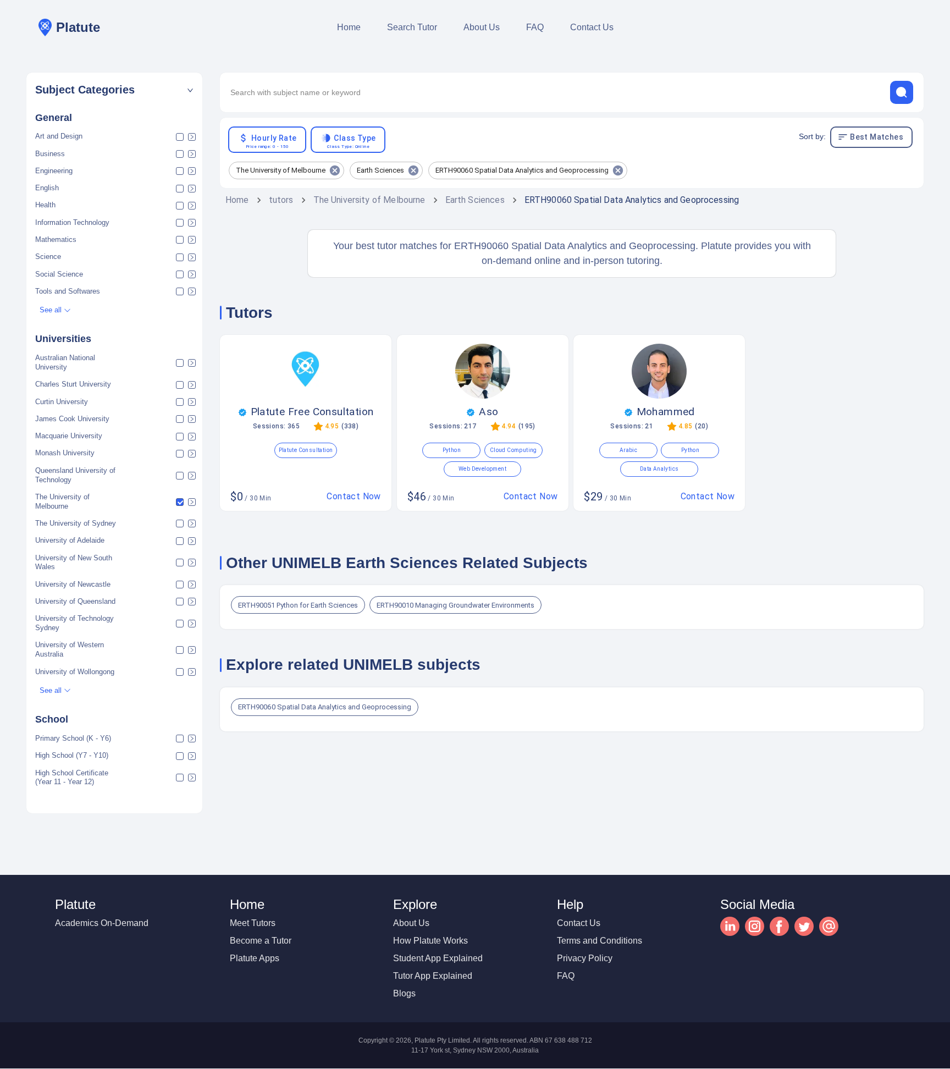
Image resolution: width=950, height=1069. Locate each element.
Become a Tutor (260, 940)
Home (349, 27)
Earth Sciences (475, 200)
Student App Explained (438, 958)
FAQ (535, 27)
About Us (481, 27)
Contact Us (592, 27)
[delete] (901, 92)
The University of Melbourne (369, 200)
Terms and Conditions (599, 940)
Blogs (404, 993)
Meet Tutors (252, 923)
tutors (281, 200)
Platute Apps (254, 958)
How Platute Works (430, 940)
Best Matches (876, 137)
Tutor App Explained (432, 975)
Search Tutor (412, 27)
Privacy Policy (584, 958)
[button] (114, 90)
